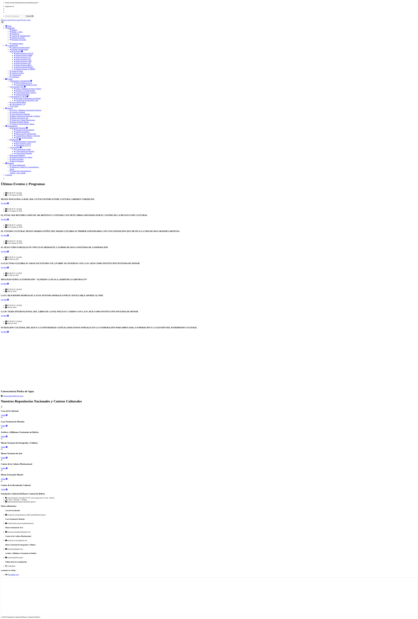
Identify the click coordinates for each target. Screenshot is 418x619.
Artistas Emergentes (22, 94)
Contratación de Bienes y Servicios (27, 136)
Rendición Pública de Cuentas (21, 157)
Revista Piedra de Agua (23, 83)
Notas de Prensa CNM (23, 61)
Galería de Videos (17, 73)
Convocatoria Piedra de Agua (13, 396)
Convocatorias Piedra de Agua (26, 85)
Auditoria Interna (17, 44)
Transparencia (12, 126)
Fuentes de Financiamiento (24, 130)
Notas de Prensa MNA (23, 65)
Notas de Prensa (15, 51)
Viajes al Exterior (17, 159)
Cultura (10, 79)
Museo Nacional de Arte (19, 118)
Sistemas (10, 163)
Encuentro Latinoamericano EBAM (27, 98)
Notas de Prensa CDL (23, 59)
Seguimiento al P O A (23, 145)
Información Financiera (18, 128)
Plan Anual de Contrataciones (25, 134)
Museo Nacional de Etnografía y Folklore (25, 116)
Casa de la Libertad (18, 112)
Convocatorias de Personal (24, 151)
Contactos (8, 175)
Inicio (9, 26)
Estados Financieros (22, 132)
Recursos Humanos (18, 155)
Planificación (14, 140)
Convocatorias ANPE (23, 149)
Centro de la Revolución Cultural (22, 124)
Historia (14, 30)
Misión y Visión (17, 32)
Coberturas (15, 77)
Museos (10, 108)
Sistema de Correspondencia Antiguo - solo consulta (20, 172)
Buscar (29, 16)
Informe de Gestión (18, 38)
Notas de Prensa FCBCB (24, 53)
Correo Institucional (18, 165)
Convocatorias (15, 147)
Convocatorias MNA (18, 102)
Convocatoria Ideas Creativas (25, 93)
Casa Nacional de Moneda (20, 114)
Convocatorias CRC (17, 87)
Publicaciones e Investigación (20, 81)
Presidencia (15, 34)
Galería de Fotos (17, 71)
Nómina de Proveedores (23, 138)
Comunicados (16, 75)
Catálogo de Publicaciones (20, 47)
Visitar (3, 415)
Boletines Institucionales (19, 49)
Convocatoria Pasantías (23, 153)
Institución (11, 28)
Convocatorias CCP (18, 104)
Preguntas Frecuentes (18, 40)
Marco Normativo (17, 161)
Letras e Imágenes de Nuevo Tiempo (28, 89)
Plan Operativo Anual (23, 143)
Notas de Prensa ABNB (23, 55)
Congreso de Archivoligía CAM (26, 100)
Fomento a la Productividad (25, 91)
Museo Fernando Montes (20, 122)
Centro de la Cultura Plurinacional (23, 120)
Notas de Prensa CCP (23, 57)
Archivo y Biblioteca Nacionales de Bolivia (26, 110)
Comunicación (12, 45)
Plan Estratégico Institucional (25, 142)
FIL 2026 (14, 106)
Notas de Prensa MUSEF (24, 67)
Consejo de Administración (20, 36)
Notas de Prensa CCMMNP (25, 69)
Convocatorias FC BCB (18, 96)
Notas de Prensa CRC (23, 63)
